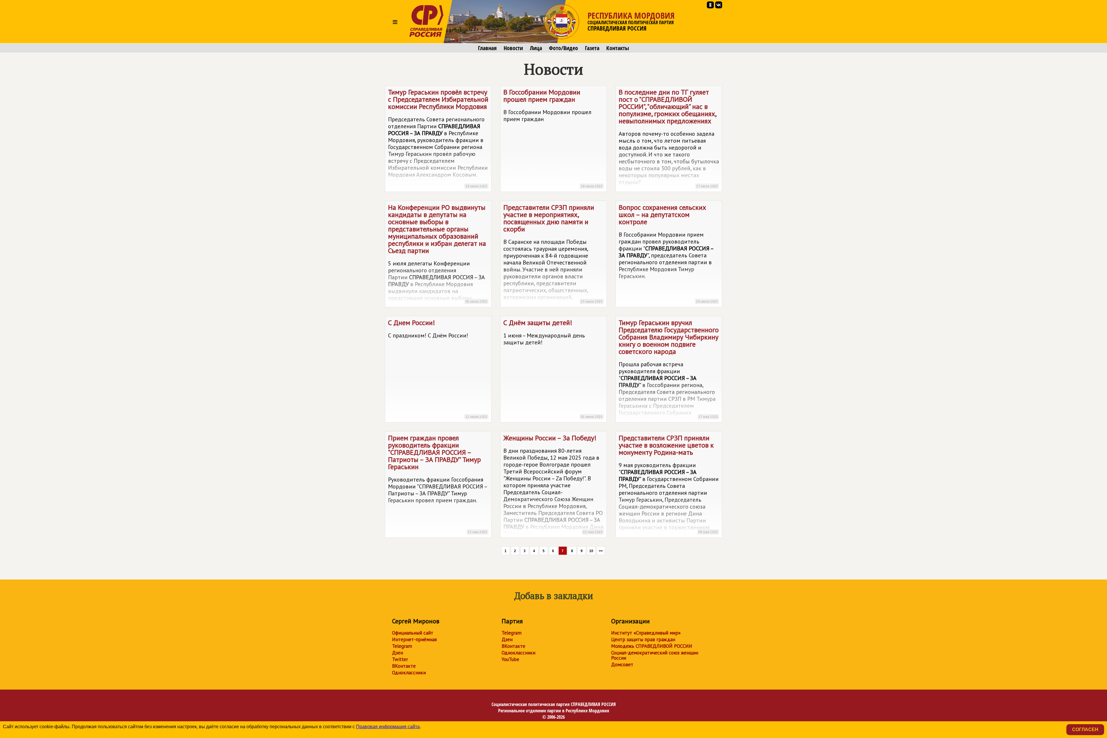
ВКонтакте (404, 666)
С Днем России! (437, 368)
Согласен (1085, 729)
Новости (513, 48)
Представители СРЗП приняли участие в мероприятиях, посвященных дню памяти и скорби (553, 255)
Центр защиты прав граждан (643, 639)
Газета (592, 48)
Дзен (397, 652)
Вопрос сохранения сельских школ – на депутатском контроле (668, 253)
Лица (536, 48)
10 (591, 551)
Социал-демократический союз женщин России (654, 655)
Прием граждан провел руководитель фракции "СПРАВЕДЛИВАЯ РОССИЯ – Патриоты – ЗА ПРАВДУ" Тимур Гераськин (437, 483)
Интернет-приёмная (414, 639)
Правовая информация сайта (388, 726)
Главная (487, 48)
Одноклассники (409, 672)
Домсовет (622, 664)
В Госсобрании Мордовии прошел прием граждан (553, 138)
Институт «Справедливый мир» (646, 632)
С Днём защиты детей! (553, 368)
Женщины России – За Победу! (553, 485)
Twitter (400, 659)
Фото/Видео (563, 48)
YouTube (510, 659)
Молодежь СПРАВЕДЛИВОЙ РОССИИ (651, 646)
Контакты (617, 48)
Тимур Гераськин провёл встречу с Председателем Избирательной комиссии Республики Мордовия (438, 138)
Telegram (402, 646)
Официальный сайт (412, 632)
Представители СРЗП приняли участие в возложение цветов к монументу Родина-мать (669, 485)
